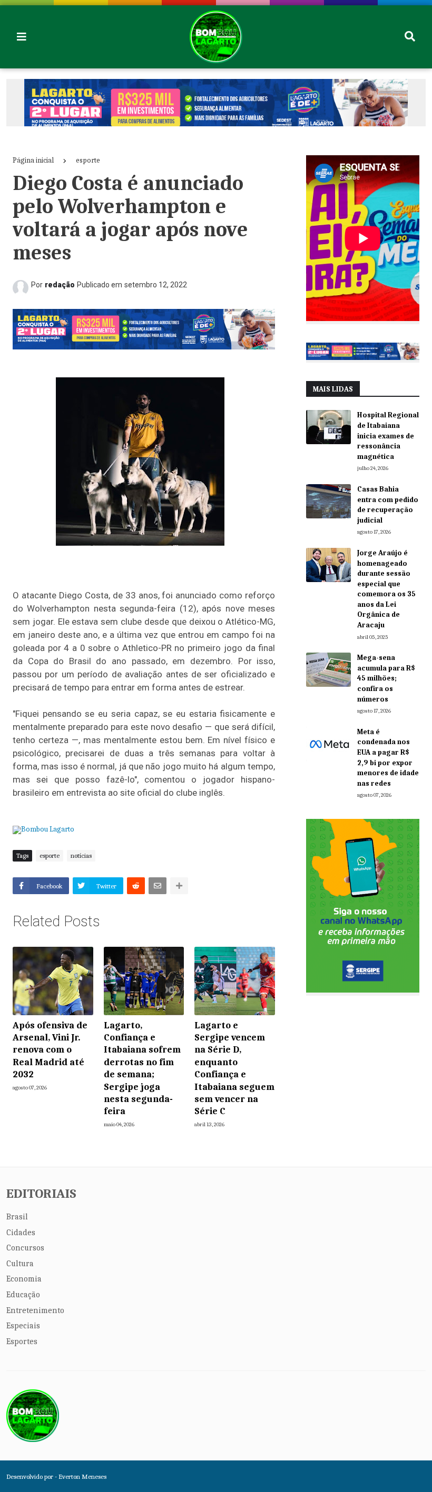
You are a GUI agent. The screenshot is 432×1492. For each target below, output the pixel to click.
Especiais (23, 1325)
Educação (23, 1294)
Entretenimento (35, 1310)
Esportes (21, 1341)
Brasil (17, 1216)
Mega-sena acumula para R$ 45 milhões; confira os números (386, 678)
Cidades (20, 1232)
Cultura (20, 1263)
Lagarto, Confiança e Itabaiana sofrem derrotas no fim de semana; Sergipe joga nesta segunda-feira (142, 1068)
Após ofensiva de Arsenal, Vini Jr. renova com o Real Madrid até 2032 (50, 1050)
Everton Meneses (82, 1476)
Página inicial (33, 160)
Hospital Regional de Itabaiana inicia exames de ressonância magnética (388, 435)
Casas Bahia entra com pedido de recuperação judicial (387, 505)
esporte (88, 160)
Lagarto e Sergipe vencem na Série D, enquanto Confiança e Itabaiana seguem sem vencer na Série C (234, 1068)
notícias (81, 855)
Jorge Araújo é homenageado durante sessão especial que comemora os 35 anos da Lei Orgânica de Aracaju (386, 588)
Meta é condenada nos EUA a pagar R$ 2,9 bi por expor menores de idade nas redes (388, 757)
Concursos (25, 1248)
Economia (24, 1279)
